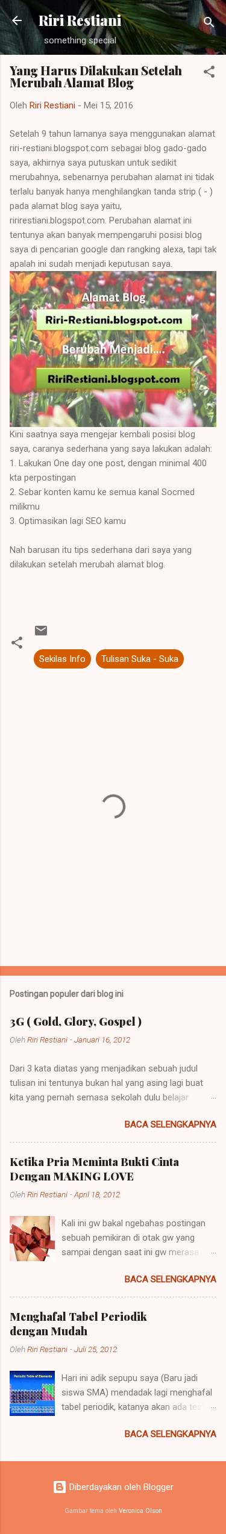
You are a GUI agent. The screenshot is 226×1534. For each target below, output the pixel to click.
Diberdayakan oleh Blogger (120, 1487)
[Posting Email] (41, 634)
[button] (209, 73)
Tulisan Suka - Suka (139, 658)
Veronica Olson (140, 1511)
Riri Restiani (80, 20)
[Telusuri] (209, 24)
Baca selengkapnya (170, 1124)
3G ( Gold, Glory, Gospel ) (76, 1021)
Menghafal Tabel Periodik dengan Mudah (78, 1323)
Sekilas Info (62, 658)
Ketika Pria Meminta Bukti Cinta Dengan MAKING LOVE (94, 1169)
